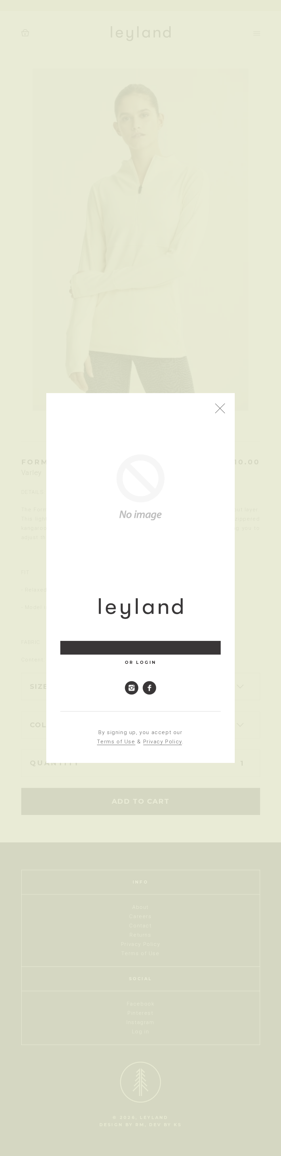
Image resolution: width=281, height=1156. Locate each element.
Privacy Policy (162, 742)
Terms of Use (116, 742)
